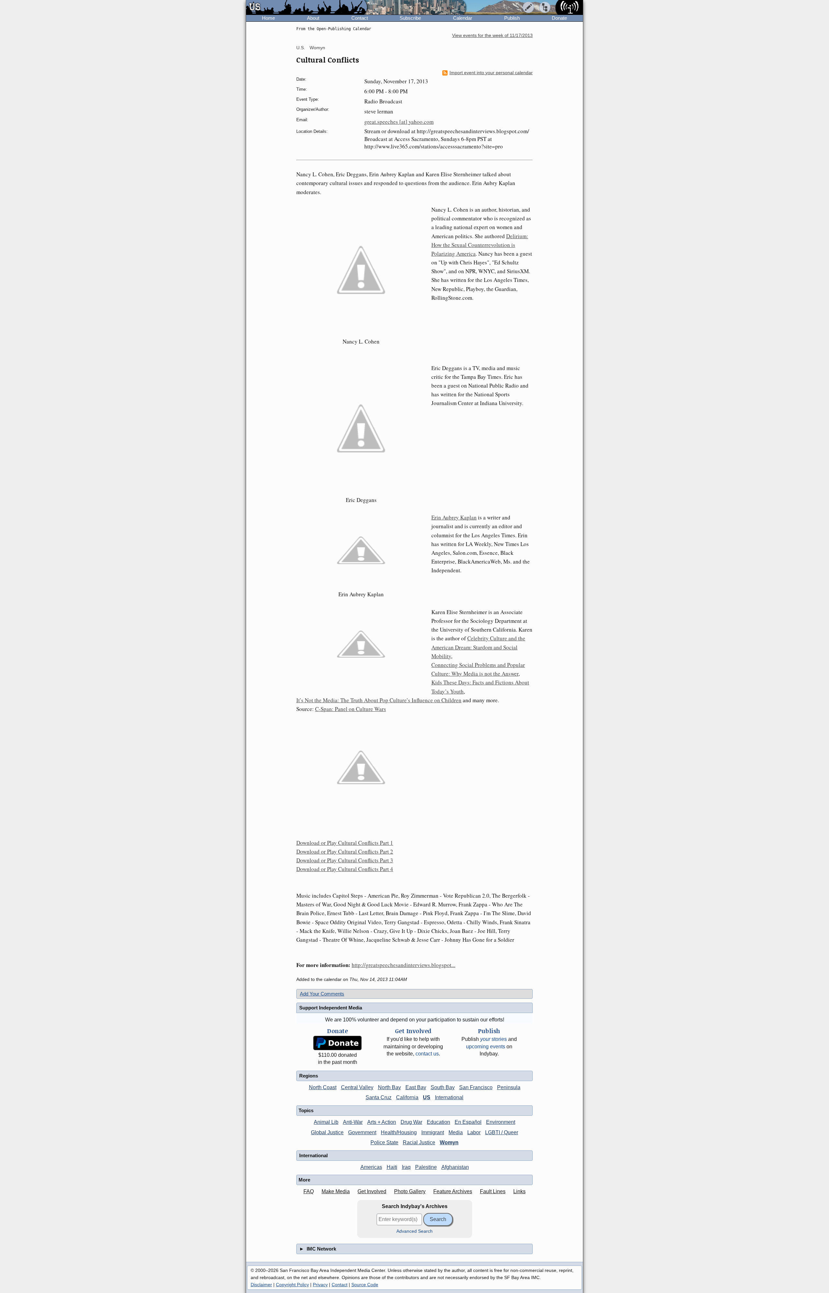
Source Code (364, 1284)
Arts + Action (381, 1122)
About (313, 18)
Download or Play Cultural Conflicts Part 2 (344, 851)
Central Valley (357, 1087)
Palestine (426, 1167)
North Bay (389, 1087)
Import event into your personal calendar (491, 72)
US (426, 1097)
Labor (474, 1132)
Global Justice (327, 1132)
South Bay (443, 1087)
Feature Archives (452, 1191)
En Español (468, 1122)
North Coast (322, 1087)
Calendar (462, 18)
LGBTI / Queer (501, 1132)
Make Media (336, 1191)
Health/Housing (399, 1132)
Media (456, 1132)
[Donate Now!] (337, 1043)
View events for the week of (492, 35)
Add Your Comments (322, 993)
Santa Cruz (379, 1097)
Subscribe (410, 18)
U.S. (300, 47)
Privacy (320, 1284)
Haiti (392, 1167)
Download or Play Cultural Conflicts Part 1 (344, 842)
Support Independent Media (330, 1007)
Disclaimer (261, 1284)
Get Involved (372, 1191)
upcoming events (485, 1046)
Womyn (317, 47)
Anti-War (353, 1122)
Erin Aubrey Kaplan (454, 517)
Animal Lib (326, 1122)
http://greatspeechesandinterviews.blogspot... (403, 965)
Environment (500, 1122)
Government (362, 1132)
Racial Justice (419, 1142)
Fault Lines (492, 1191)
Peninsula (508, 1087)
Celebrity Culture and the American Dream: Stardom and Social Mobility (478, 647)
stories (493, 1039)
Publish (512, 18)
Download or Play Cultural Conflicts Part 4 (344, 869)
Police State (384, 1142)
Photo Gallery (410, 1191)
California (407, 1097)
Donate (559, 18)
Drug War (411, 1122)
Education (438, 1122)
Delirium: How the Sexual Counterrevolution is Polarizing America (479, 244)
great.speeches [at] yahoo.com (399, 121)
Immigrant (432, 1132)
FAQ (308, 1191)
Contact (359, 18)
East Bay (415, 1087)
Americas (371, 1167)
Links (519, 1191)
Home (268, 18)
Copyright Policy (292, 1284)
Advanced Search (414, 1231)
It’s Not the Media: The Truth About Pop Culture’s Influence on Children (378, 700)
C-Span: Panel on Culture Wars (350, 709)
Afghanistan (455, 1167)
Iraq (406, 1167)
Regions (308, 1075)
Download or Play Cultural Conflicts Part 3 (344, 860)
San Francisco (476, 1087)
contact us (427, 1053)
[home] (306, 8)
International (449, 1097)
